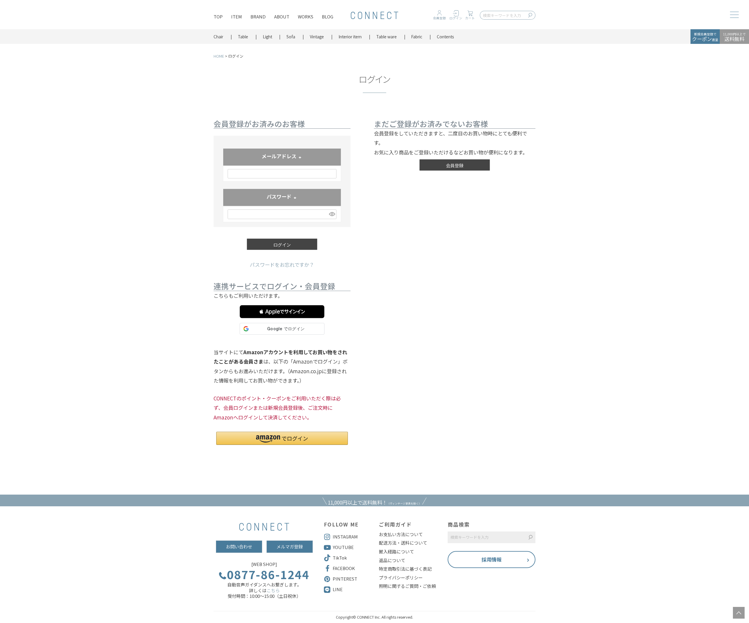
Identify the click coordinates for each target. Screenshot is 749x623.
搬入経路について (396, 552)
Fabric (416, 36)
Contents (445, 36)
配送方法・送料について (403, 543)
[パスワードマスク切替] (331, 214)
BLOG (327, 16)
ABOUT (281, 16)
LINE (338, 589)
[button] (282, 311)
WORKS (305, 16)
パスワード (282, 197)
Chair (218, 36)
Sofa (290, 36)
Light (267, 36)
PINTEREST (345, 579)
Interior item (350, 36)
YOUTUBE (343, 547)
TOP (218, 16)
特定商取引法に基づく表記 (405, 569)
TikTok (340, 558)
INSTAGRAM (345, 536)
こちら (273, 590)
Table (243, 36)
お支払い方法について (401, 534)
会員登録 (439, 18)
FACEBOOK (344, 568)
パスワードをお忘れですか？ (282, 264)
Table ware (386, 36)
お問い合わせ (239, 546)
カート (470, 18)
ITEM (236, 16)
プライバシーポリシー (401, 578)
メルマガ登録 (289, 546)
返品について (392, 560)
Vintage (317, 36)
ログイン (455, 18)
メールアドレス (282, 156)
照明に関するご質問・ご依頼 (407, 586)
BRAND (258, 16)
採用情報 (491, 559)
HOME (219, 56)
